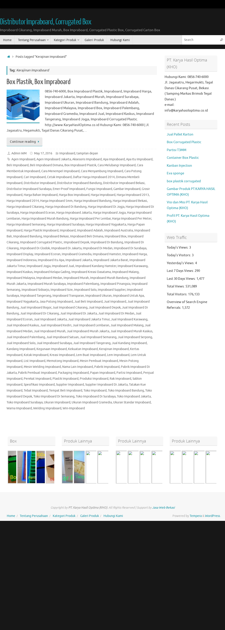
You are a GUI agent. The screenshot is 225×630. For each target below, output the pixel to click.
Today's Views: (178, 248)
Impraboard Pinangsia (115, 284)
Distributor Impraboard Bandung (79, 183)
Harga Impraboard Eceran (37, 213)
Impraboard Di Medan (97, 248)
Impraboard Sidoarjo (35, 290)
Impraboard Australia (118, 230)
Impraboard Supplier (111, 290)
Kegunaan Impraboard (51, 349)
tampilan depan (87, 153)
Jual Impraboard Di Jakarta (78, 313)
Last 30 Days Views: (181, 279)
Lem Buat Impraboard (91, 355)
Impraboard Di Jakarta (66, 248)
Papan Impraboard (102, 373)
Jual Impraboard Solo (21, 343)
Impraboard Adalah (90, 230)
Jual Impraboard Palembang (26, 337)
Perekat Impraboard (37, 379)
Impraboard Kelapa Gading (52, 272)
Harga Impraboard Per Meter (131, 218)
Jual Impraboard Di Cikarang (39, 313)
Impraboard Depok (76, 242)
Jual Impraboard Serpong (135, 337)
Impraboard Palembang (83, 284)
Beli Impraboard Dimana (46, 165)
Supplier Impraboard (70, 384)
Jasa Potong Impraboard (56, 301)
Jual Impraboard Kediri (55, 325)
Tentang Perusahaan (34, 516)
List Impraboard (34, 361)
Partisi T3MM (176, 150)
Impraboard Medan (49, 278)
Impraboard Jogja (39, 266)
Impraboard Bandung (27, 236)
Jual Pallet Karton (180, 134)
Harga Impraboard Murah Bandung (45, 218)
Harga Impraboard (103, 195)
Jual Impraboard (115, 301)
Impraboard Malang (125, 272)
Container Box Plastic (183, 158)
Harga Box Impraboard (74, 195)
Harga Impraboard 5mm (56, 201)
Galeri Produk (89, 516)
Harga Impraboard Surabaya (65, 224)
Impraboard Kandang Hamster (95, 266)
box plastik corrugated (184, 181)
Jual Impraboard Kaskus (23, 325)
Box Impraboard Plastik (80, 165)
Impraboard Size (62, 290)
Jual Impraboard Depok (105, 307)
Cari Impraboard (35, 177)
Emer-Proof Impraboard (69, 189)
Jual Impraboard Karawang (129, 319)
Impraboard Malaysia (21, 278)
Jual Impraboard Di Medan (116, 313)
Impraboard (67, 153)
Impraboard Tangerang (35, 296)
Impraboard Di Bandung (107, 242)
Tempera (196, 516)
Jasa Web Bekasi (163, 507)
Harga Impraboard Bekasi (130, 201)
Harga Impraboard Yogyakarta (106, 224)
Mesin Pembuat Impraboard (99, 361)
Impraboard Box (115, 236)
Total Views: (176, 286)
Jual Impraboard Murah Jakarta (88, 331)
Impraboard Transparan (68, 296)
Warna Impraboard (19, 408)
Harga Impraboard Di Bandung (66, 207)
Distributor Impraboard (40, 183)
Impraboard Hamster (107, 254)
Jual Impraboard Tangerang (92, 343)
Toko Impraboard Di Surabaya (96, 396)
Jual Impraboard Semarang (98, 337)
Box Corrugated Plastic (184, 142)
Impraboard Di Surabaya (130, 248)
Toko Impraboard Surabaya (25, 402)
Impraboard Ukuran (98, 296)
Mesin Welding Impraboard (42, 367)
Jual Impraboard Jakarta (50, 319)
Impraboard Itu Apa (51, 260)
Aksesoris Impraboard (87, 159)
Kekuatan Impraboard (83, 349)
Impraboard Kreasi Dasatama (91, 272)
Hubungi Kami (113, 516)
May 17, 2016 (43, 153)
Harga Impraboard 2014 (23, 201)
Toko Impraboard (95, 390)
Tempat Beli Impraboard (65, 390)
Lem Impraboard (118, 355)
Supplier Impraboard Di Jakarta (106, 384)
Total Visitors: (177, 294)
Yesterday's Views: (181, 263)
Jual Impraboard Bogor (35, 307)
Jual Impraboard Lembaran (91, 325)
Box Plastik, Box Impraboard (39, 82)
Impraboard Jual (63, 266)
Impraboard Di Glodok (35, 248)
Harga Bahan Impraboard (41, 195)
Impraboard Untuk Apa (128, 296)
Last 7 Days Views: (181, 271)
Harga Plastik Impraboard (41, 230)
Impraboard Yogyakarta (22, 301)
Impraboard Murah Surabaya (46, 284)
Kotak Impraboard (36, 355)
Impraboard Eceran (47, 254)
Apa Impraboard (114, 159)
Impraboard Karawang (133, 266)
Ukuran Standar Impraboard (132, 402)
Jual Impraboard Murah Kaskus (131, 331)
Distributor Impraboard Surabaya (29, 189)
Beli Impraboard (18, 165)
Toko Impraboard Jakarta (134, 396)
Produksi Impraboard (94, 379)
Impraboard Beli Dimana (86, 236)
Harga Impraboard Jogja (109, 213)
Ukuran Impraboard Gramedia (92, 402)
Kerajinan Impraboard (114, 349)
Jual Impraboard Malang (127, 325)
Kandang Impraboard (21, 349)
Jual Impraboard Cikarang (70, 307)
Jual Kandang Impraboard (129, 343)
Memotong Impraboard (62, 361)
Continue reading (23, 142)
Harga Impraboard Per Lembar (90, 218)
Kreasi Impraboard (62, 355)
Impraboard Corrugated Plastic (41, 242)
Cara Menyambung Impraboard (102, 171)
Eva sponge (175, 173)
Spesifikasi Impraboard (39, 384)
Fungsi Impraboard (99, 189)
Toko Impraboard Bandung (126, 390)
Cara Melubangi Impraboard (117, 165)
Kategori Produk (64, 516)
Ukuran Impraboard (57, 402)
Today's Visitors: (179, 255)
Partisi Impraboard (129, 373)
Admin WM (19, 153)
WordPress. (213, 516)
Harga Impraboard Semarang (26, 224)
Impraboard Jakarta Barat (110, 260)
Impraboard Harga (134, 254)
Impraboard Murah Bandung (109, 278)
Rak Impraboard (120, 379)
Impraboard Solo (85, 290)
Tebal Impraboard (36, 390)
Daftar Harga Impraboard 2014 (94, 177)
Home (11, 516)
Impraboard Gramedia (76, 254)
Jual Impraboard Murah (49, 331)
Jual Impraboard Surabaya (54, 343)
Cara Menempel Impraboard (60, 171)
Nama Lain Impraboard (77, 367)
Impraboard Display (20, 254)
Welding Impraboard (47, 408)
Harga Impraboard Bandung (92, 201)
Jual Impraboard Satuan (62, 337)
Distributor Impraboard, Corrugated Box (45, 22)
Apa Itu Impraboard (139, 159)
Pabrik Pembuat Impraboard (37, 373)
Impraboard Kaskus (20, 272)
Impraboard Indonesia (21, 260)
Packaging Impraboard (73, 373)
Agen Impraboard (23, 159)
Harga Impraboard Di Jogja (106, 207)
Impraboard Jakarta (78, 260)
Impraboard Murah (76, 278)
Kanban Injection (179, 166)
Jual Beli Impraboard (88, 301)
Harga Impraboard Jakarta (74, 213)
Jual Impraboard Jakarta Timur (89, 319)
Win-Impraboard (74, 408)
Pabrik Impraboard (107, 367)
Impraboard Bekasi (56, 236)
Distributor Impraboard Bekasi (124, 183)
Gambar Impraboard (126, 189)
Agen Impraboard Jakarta (53, 159)
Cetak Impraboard (59, 177)
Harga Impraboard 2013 (133, 195)
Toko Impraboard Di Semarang (53, 396)
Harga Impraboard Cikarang (25, 207)
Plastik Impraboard (65, 379)
